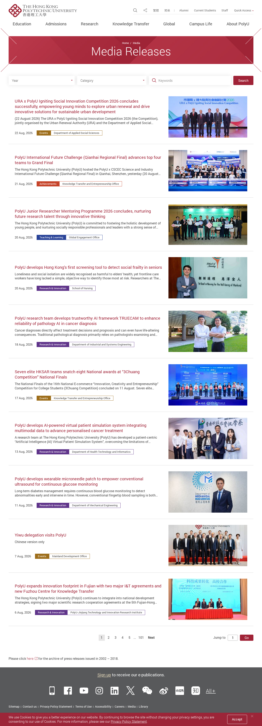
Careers (119, 706)
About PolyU (238, 24)
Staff (224, 10)
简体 (167, 10)
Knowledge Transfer (131, 24)
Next (151, 637)
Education (22, 24)
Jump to (219, 637)
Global (169, 24)
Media (136, 43)
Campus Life (200, 24)
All (209, 691)
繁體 (156, 10)
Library (143, 706)
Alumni (184, 10)
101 (141, 637)
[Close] (252, 716)
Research (89, 24)
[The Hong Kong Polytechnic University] (43, 10)
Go (247, 637)
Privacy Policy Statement (56, 706)
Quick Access (242, 10)
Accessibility (103, 706)
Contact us (30, 706)
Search (243, 80)
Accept (237, 719)
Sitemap (14, 706)
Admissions (56, 24)
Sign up (104, 675)
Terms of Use (83, 706)
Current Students (205, 10)
